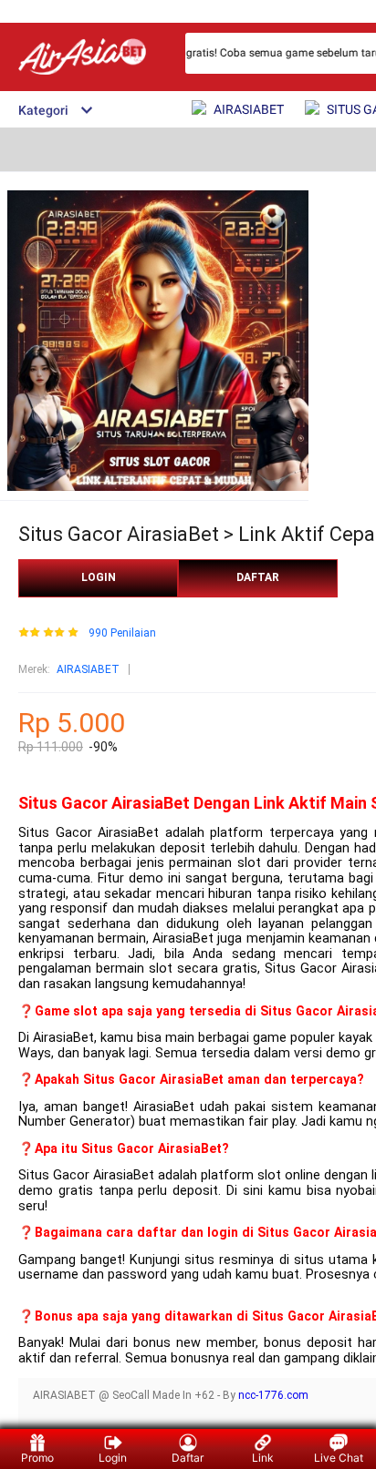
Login (113, 1457)
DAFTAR (257, 577)
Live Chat (338, 1457)
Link (263, 1457)
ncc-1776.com (273, 1395)
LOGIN (98, 577)
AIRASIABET (88, 669)
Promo (37, 1457)
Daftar (188, 1457)
